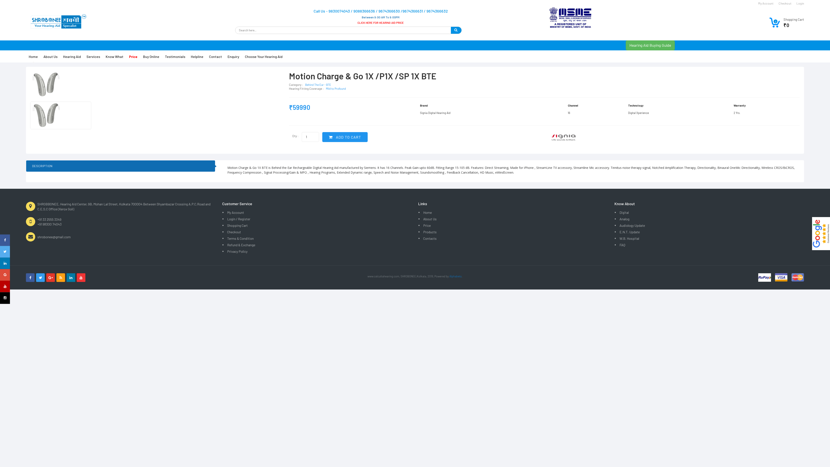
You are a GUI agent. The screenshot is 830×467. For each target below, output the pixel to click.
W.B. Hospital (629, 238)
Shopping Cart (237, 225)
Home (33, 56)
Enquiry (233, 56)
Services (93, 56)
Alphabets (455, 276)
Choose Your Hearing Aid (264, 56)
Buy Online (151, 56)
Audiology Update (632, 225)
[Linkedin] (71, 277)
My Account (235, 212)
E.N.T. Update (629, 232)
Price (427, 225)
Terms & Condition (240, 238)
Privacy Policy (237, 251)
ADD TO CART (348, 137)
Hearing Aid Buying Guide (650, 45)
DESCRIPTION (42, 166)
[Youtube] (81, 277)
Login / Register (238, 219)
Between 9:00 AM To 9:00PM (380, 17)
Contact (215, 56)
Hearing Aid (72, 56)
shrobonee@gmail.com (54, 237)
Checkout (234, 232)
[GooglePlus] (50, 277)
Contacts (430, 238)
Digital (624, 212)
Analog (624, 219)
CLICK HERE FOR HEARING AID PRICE (381, 22)
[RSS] (60, 277)
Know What (114, 56)
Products (430, 232)
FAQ (622, 245)
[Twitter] (40, 277)
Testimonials (175, 56)
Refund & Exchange (241, 245)
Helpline (197, 56)
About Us (50, 56)
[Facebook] (30, 277)
